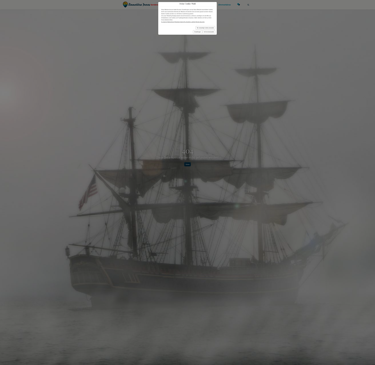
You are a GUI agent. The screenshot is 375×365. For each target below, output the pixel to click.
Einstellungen (197, 32)
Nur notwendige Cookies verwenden (205, 28)
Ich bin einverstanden (209, 32)
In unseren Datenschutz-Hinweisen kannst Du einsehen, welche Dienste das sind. (183, 22)
